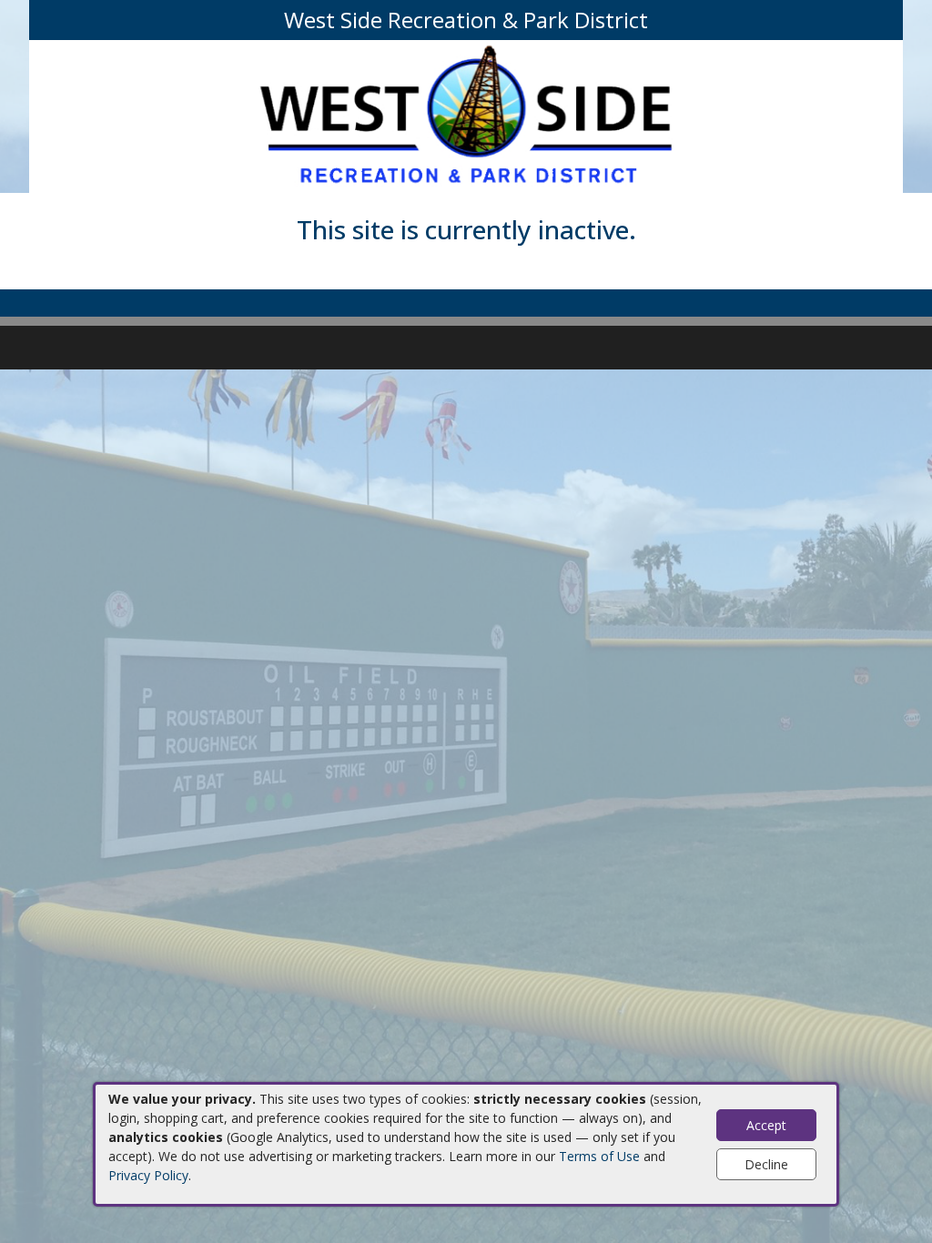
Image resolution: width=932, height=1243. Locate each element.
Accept (766, 1125)
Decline (766, 1164)
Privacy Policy (148, 1175)
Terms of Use (599, 1156)
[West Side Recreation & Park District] (466, 115)
